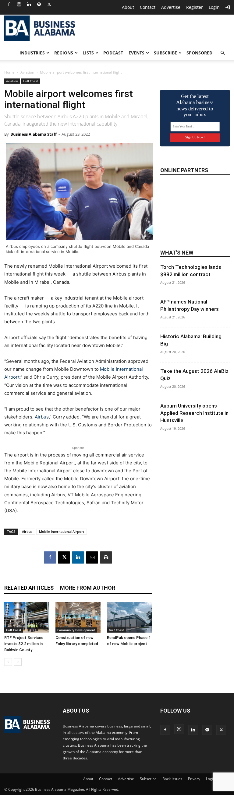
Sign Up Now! (194, 137)
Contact (147, 7)
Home (9, 72)
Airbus (42, 417)
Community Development (76, 630)
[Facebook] (8, 4)
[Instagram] (18, 4)
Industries (32, 53)
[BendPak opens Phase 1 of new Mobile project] (129, 617)
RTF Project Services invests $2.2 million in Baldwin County (23, 643)
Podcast (113, 53)
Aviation (27, 72)
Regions (63, 53)
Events (136, 53)
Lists (88, 53)
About (128, 7)
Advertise (170, 7)
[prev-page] (8, 662)
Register (194, 7)
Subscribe (165, 53)
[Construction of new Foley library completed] (77, 617)
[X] (49, 4)
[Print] (106, 557)
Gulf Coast (30, 81)
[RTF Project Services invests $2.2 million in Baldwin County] (26, 617)
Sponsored (199, 53)
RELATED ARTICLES (29, 588)
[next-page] (18, 662)
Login (214, 7)
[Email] (92, 557)
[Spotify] (39, 4)
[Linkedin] (29, 4)
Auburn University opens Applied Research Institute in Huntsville (194, 413)
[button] (222, 53)
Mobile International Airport (61, 531)
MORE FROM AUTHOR (87, 588)
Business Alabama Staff (33, 134)
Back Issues (172, 778)
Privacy (194, 778)
